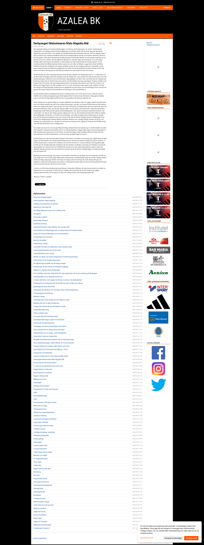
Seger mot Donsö (40, 511)
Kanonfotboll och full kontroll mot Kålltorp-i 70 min (51, 349)
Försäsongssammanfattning (43, 293)
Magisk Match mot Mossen (43, 369)
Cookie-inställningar (40, 538)
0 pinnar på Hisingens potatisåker (45, 419)
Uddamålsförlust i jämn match (44, 253)
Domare (67, 8)
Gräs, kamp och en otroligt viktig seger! (47, 260)
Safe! (35, 399)
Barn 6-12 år (97, 8)
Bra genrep (37, 495)
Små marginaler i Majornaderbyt (44, 200)
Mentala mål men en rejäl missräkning (46, 303)
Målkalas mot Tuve (40, 379)
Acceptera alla (191, 538)
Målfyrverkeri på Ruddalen (42, 525)
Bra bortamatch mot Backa (43, 372)
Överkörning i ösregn (41, 243)
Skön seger (37, 462)
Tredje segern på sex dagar (43, 452)
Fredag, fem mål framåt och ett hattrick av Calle (50, 306)
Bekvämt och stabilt (40, 455)
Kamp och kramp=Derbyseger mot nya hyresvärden (51, 234)
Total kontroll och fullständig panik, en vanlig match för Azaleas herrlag (58, 230)
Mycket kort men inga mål (42, 207)
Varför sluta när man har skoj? (44, 505)
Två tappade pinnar (40, 409)
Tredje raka (37, 465)
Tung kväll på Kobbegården (43, 485)
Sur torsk (37, 475)
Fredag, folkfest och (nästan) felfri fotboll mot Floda (51, 346)
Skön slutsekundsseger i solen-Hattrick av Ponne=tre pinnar (54, 343)
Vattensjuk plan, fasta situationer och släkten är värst (51, 300)
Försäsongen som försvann (43, 237)
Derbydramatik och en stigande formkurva (48, 277)
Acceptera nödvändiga (173, 538)
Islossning (37, 472)
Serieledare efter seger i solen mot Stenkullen (49, 320)
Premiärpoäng (38, 488)
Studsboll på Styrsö (40, 224)
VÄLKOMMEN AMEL (40, 396)
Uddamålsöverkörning (41, 310)
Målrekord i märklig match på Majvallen (47, 270)
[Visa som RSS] (111, 43)
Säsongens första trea (41, 482)
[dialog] (170, 532)
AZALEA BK (38, 8)
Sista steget (38, 442)
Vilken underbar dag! (41, 313)
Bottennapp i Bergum (41, 220)
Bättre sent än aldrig (40, 406)
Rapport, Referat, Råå (41, 376)
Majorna (149, 43)
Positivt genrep (39, 439)
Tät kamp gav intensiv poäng (43, 425)
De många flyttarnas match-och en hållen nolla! (49, 210)
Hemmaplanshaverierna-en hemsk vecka (47, 250)
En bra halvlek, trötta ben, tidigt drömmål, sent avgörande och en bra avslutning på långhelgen (65, 273)
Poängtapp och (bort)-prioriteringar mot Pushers (50, 326)
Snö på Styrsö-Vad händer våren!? (45, 363)
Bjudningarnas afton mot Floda (44, 286)
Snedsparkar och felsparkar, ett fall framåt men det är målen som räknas (58, 283)
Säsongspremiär (39, 492)
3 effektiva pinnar (39, 429)
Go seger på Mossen (41, 459)
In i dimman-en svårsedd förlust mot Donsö (48, 366)
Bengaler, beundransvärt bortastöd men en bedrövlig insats (54, 339)
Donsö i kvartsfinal (40, 515)
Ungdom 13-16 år (81, 8)
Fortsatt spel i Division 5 (42, 528)
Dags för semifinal (40, 508)
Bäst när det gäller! (40, 240)
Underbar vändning (40, 416)
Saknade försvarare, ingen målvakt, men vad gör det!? (52, 227)
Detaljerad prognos (153, 45)
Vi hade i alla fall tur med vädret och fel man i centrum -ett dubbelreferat (58, 280)
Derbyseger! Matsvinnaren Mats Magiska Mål (61, 43)
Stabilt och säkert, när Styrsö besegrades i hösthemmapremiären (56, 257)
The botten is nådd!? (40, 217)
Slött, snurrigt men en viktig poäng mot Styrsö (49, 329)
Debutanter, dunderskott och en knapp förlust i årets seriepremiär (56, 290)
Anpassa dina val (146, 538)
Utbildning (131, 8)
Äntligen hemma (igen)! (41, 386)
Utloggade (37, 214)
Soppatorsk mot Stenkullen (43, 353)
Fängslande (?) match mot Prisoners (46, 389)
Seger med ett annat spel (42, 468)
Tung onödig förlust (40, 478)
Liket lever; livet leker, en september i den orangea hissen (53, 247)
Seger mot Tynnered (40, 521)
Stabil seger (38, 518)
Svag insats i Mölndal (41, 422)
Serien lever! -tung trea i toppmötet (45, 336)
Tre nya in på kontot (40, 449)
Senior (48, 8)
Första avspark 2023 (40, 445)
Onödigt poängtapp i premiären (44, 432)
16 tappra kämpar (40, 498)
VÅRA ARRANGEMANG (114, 8)
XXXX (35, 392)
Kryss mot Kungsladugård (42, 197)
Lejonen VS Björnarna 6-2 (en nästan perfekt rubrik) (51, 356)
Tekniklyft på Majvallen (41, 435)
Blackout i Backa (39, 296)
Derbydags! (37, 382)
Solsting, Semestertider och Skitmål (46, 204)
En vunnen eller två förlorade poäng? (46, 316)
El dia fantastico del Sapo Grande (45, 402)
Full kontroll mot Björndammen (44, 323)
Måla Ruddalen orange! (41, 502)
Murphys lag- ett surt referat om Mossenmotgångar (51, 267)
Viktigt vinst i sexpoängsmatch (44, 412)
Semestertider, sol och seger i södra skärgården (50, 333)
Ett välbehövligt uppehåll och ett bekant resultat (50, 263)
